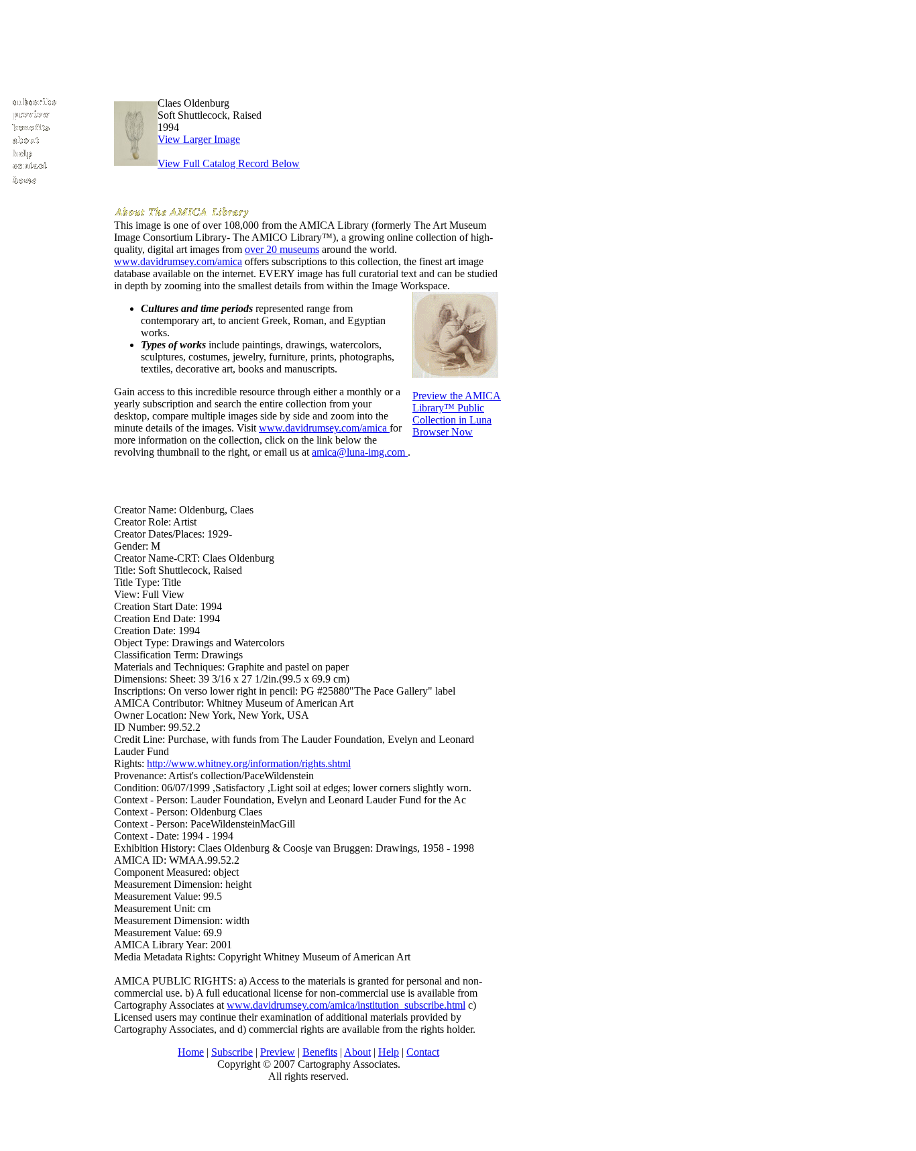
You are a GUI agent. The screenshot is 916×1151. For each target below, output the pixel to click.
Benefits (319, 1052)
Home (191, 1052)
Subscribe (232, 1052)
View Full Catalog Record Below (229, 163)
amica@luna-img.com (360, 452)
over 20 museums (282, 249)
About (357, 1052)
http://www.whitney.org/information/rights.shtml (249, 763)
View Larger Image (199, 139)
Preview (277, 1052)
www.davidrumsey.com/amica (178, 261)
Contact (422, 1052)
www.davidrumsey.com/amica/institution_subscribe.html (346, 1005)
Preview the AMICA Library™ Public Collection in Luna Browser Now (456, 414)
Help (388, 1052)
